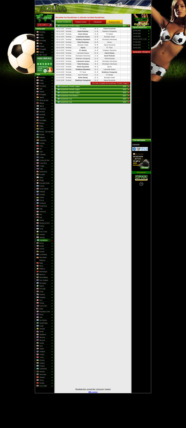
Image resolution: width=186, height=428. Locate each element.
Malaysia (42, 260)
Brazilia (41, 134)
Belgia (41, 126)
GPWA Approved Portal (141, 178)
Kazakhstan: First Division (95, 96)
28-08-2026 (137, 45)
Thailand (42, 351)
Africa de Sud (43, 100)
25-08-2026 (137, 36)
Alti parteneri (141, 172)
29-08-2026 (137, 48)
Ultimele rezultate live (64, 22)
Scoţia (41, 326)
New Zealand (43, 280)
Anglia (41, 35)
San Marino (43, 320)
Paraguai (42, 297)
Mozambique (43, 277)
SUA (40, 317)
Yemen (41, 380)
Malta (41, 263)
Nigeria (41, 286)
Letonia (41, 249)
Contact (108, 389)
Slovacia (42, 337)
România (42, 32)
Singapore (42, 334)
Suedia (41, 343)
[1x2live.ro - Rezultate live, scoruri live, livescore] (53, 12)
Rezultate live (140, 39)
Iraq (40, 217)
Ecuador (42, 174)
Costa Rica (43, 163)
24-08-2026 (137, 33)
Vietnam (42, 377)
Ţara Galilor (43, 386)
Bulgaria (42, 137)
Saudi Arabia (43, 323)
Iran (40, 214)
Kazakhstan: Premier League (95, 26)
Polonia (41, 303)
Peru (40, 300)
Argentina (42, 109)
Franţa (41, 37)
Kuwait (41, 246)
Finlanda (42, 191)
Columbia (42, 154)
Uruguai (42, 366)
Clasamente (98, 22)
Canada (42, 143)
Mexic (41, 266)
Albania (41, 103)
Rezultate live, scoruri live (85, 389)
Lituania (41, 251)
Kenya (41, 243)
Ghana (41, 197)
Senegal (42, 329)
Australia (42, 114)
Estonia (41, 186)
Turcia (41, 357)
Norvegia (42, 289)
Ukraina (42, 360)
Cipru (41, 151)
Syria (41, 346)
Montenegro (43, 271)
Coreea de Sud (44, 160)
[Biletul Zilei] (140, 150)
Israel (41, 229)
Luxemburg (43, 254)
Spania (41, 52)
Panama (42, 294)
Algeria (41, 106)
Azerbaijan (42, 120)
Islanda (41, 226)
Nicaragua (42, 283)
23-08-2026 (137, 30)
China (41, 146)
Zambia (41, 383)
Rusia (41, 314)
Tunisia (41, 354)
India (40, 209)
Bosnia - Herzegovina (46, 131)
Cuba (41, 169)
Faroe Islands (43, 189)
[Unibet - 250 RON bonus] (44, 72)
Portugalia (42, 49)
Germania (42, 40)
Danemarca (43, 171)
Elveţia (41, 180)
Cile (40, 149)
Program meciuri (80, 22)
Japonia (42, 237)
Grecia (41, 200)
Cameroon (42, 140)
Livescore (136, 144)
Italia (40, 43)
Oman (41, 291)
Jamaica (42, 234)
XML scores (93, 392)
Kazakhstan (44, 240)
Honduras (42, 203)
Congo (41, 157)
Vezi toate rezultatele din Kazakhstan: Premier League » (110, 83)
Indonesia (42, 211)
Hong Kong (43, 206)
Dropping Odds (114, 22)
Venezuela (42, 374)
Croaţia (41, 166)
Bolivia (41, 129)
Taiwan (41, 349)
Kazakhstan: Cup (95, 99)
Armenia (42, 111)
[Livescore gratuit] (141, 20)
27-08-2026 (137, 42)
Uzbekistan (43, 369)
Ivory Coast (43, 231)
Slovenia (42, 340)
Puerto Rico (43, 306)
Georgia (42, 194)
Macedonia (43, 257)
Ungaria (42, 363)
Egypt (41, 177)
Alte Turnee (43, 55)
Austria (41, 117)
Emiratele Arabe (44, 183)
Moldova (42, 269)
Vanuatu (42, 371)
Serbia (41, 331)
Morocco (42, 274)
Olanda (41, 46)
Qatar (41, 309)
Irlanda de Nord (44, 223)
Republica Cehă (44, 311)
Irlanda (41, 220)
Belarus (41, 123)
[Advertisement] (141, 96)
